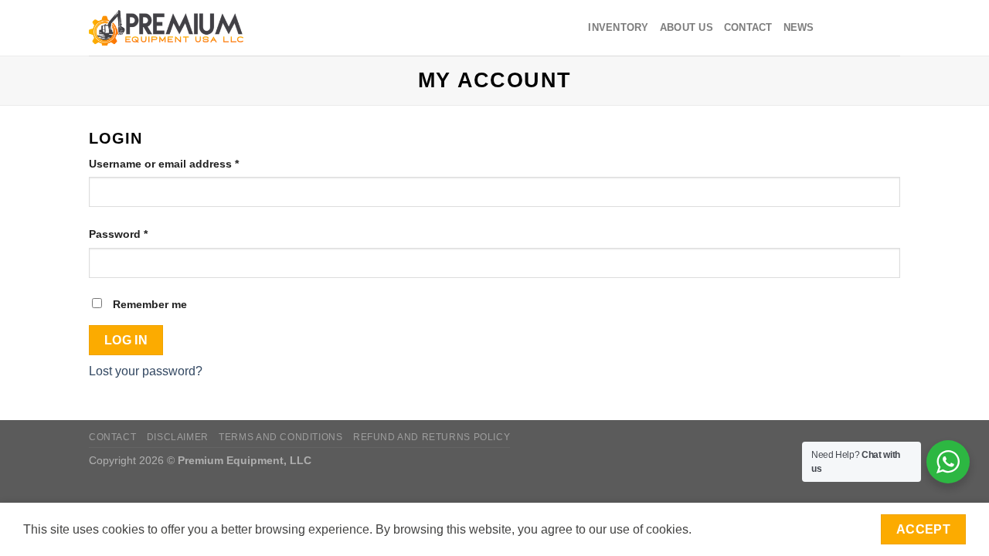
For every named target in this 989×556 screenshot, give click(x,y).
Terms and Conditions (280, 437)
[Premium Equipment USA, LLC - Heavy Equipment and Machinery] (166, 28)
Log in (126, 340)
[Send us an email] (870, 28)
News (798, 27)
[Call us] (890, 28)
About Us (686, 27)
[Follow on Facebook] (830, 28)
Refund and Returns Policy (431, 437)
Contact (748, 27)
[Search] (272, 27)
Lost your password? (145, 371)
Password (142, 233)
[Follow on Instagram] (850, 28)
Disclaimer (178, 437)
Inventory (618, 27)
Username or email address (187, 163)
